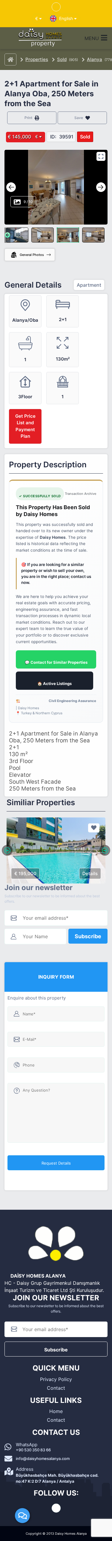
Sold (62, 59)
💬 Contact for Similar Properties (56, 662)
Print (28, 117)
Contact (56, 1388)
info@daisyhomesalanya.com (43, 1458)
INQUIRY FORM (56, 977)
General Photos (32, 255)
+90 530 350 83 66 (33, 1449)
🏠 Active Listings (54, 683)
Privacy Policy (56, 1379)
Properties (36, 59)
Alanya (94, 59)
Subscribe (88, 936)
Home (56, 1411)
